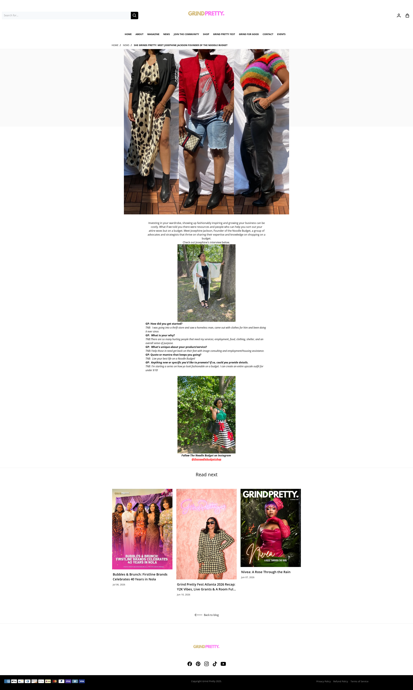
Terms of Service (359, 681)
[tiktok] (214, 663)
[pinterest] (198, 663)
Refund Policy (340, 681)
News (126, 45)
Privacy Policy (323, 681)
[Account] (399, 15)
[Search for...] (134, 15)
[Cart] (407, 15)
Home (115, 45)
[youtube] (223, 663)
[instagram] (206, 663)
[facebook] (189, 663)
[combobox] (66, 15)
